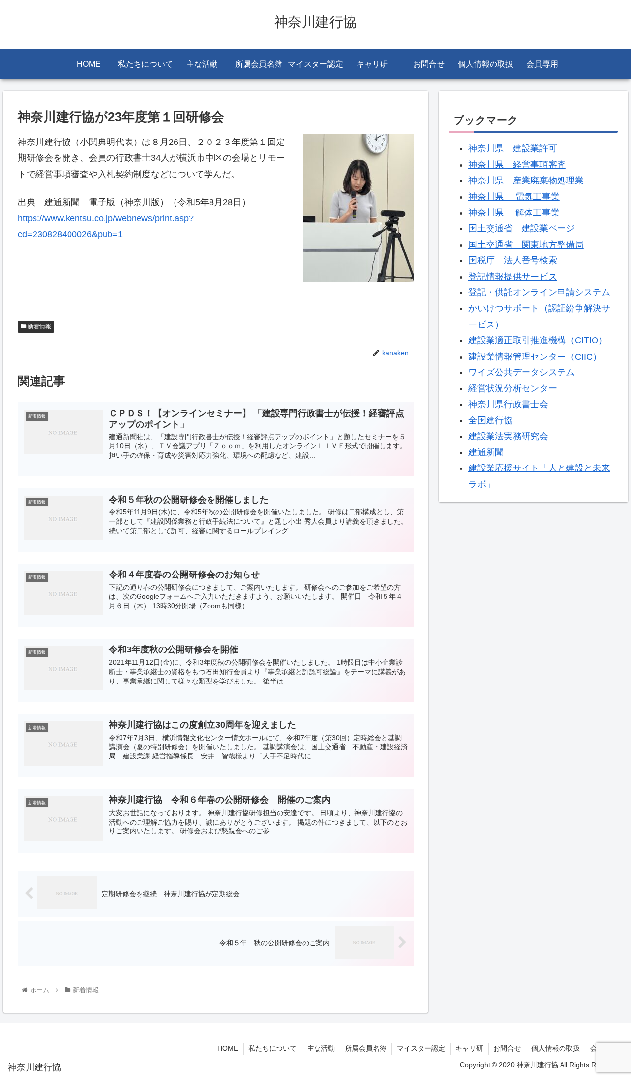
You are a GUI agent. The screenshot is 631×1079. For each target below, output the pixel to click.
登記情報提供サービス (512, 277)
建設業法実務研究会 (508, 436)
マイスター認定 (421, 1048)
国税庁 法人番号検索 (512, 260)
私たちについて (272, 1048)
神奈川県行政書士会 (508, 404)
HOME (227, 1048)
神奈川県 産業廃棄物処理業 (526, 180)
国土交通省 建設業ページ (521, 228)
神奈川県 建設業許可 (512, 148)
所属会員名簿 (365, 1048)
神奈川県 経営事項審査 (517, 165)
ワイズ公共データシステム (521, 372)
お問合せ (507, 1048)
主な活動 (321, 1048)
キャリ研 (469, 1048)
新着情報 (38, 326)
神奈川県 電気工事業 (514, 197)
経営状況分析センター (512, 388)
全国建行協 (490, 420)
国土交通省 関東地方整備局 (526, 245)
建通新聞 (486, 452)
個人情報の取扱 (555, 1048)
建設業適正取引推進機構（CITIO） (537, 340)
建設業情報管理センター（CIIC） (534, 356)
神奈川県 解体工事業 (514, 212)
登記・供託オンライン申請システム (539, 292)
